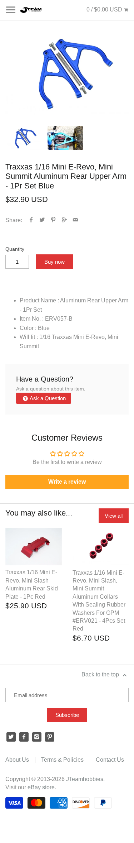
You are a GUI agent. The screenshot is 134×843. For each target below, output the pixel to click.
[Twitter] (11, 737)
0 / (104, 9)
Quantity (14, 249)
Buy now (54, 262)
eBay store (41, 787)
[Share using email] (75, 220)
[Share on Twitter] (42, 220)
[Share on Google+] (64, 220)
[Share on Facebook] (31, 220)
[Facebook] (24, 737)
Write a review (67, 482)
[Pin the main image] (53, 220)
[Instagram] (36, 737)
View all (114, 516)
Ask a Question (47, 398)
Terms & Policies (62, 760)
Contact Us (110, 760)
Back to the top (100, 674)
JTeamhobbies (84, 779)
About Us (17, 760)
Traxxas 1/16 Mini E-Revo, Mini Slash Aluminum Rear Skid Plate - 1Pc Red (31, 584)
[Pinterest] (49, 737)
